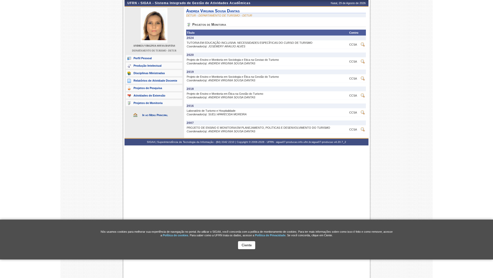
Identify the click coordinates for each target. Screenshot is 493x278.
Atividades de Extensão (149, 95)
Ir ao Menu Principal (155, 115)
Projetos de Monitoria (148, 103)
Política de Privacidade (270, 235)
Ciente (247, 245)
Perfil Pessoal (143, 58)
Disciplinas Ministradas (149, 73)
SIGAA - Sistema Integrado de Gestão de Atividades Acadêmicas (195, 3)
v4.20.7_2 (340, 142)
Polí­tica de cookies (175, 235)
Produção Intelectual (148, 65)
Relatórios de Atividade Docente (155, 80)
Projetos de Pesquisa (148, 88)
